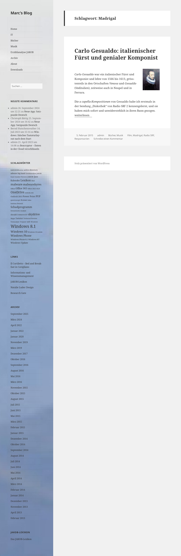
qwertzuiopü (15, 200)
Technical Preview (30, 218)
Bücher (14, 40)
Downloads (17, 69)
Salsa (29, 200)
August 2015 (17, 399)
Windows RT (33, 239)
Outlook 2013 (16, 196)
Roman (24, 200)
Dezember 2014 (19, 438)
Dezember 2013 (19, 501)
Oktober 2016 (18, 359)
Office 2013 (32, 189)
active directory (31, 170)
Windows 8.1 (23, 226)
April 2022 (16, 325)
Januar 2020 (17, 336)
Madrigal (138, 135)
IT (12, 34)
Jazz (36, 176)
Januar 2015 (17, 433)
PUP (38, 196)
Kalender (15, 180)
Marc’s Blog (21, 12)
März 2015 (16, 421)
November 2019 (19, 342)
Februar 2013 (18, 518)
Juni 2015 (16, 410)
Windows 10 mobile (35, 232)
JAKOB (30, 176)
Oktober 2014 (18, 444)
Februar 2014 (18, 489)
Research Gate (18, 293)
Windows (34, 222)
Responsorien (82, 138)
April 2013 (16, 512)
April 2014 (16, 478)
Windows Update (19, 242)
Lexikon (26, 180)
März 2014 (16, 484)
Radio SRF (149, 135)
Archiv (14, 58)
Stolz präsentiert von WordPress (92, 163)
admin (100, 135)
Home (14, 28)
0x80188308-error (17, 170)
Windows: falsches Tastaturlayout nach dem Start (25, 135)
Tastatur (19, 218)
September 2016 (19, 365)
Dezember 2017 (19, 353)
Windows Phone (21, 235)
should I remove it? (19, 214)
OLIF (38, 189)
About (14, 63)
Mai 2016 (15, 376)
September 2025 (19, 313)
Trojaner (23, 222)
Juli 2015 (15, 404)
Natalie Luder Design (22, 287)
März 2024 (16, 319)
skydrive (34, 214)
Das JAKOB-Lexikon (21, 539)
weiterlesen (83, 115)
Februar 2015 (18, 427)
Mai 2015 (15, 416)
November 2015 (19, 387)
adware (14, 173)
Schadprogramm (21, 207)
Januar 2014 (17, 495)
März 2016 (16, 382)
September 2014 (19, 450)
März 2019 (16, 347)
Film (129, 135)
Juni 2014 (16, 467)
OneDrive (17, 192)
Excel (12, 177)
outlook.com (29, 193)
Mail (33, 181)
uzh (28, 221)
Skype (13, 218)
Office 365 (21, 188)
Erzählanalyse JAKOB (22, 52)
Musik (14, 46)
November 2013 (19, 506)
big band (21, 173)
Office (13, 189)
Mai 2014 (15, 472)
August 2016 (17, 370)
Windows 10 (19, 231)
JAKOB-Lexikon (19, 281)
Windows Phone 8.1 (19, 239)
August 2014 (17, 455)
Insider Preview (21, 177)
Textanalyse (15, 222)
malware (16, 184)
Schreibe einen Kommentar (108, 138)
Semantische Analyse (18, 211)
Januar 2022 (17, 330)
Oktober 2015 (18, 393)
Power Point (29, 196)
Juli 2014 (15, 461)
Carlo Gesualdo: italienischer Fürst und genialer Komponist (116, 54)
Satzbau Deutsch (17, 204)
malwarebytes (32, 184)
